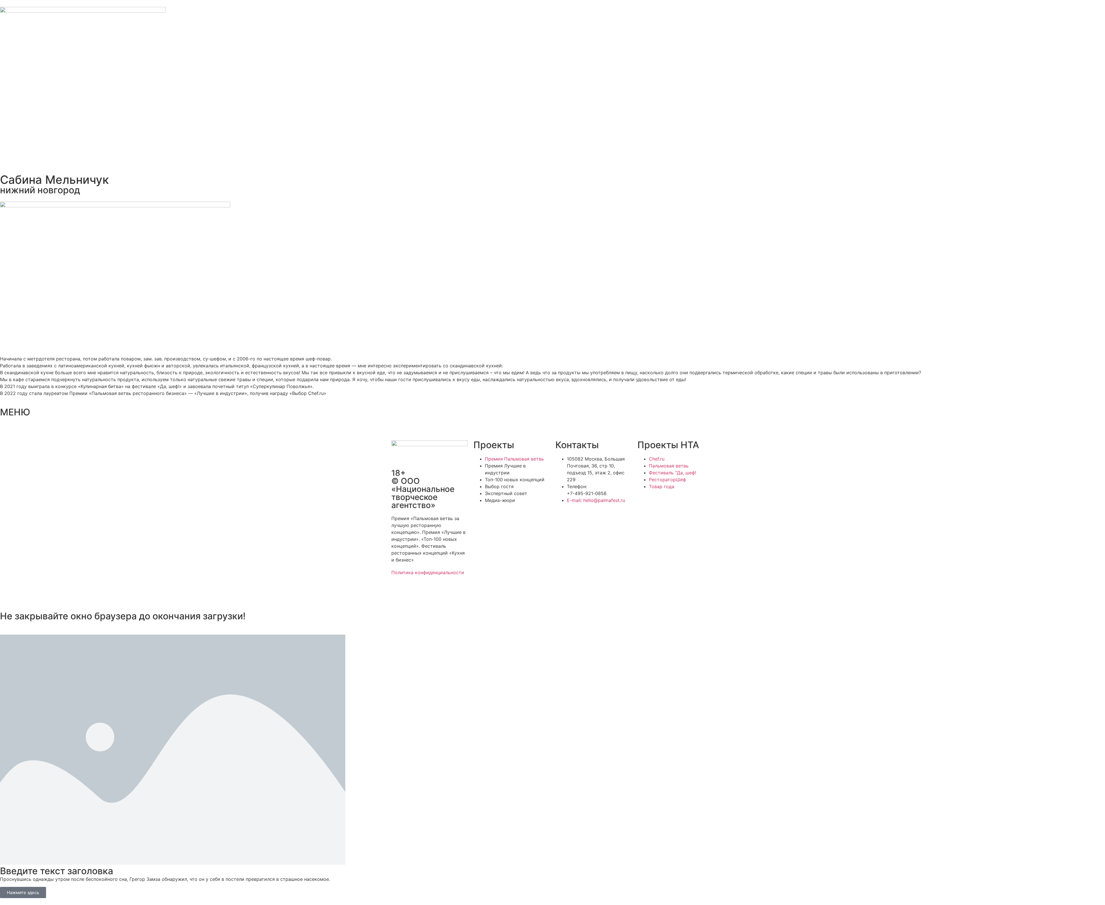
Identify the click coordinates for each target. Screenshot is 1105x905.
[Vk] (430, 593)
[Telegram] (414, 593)
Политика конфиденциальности (427, 572)
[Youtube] (446, 593)
